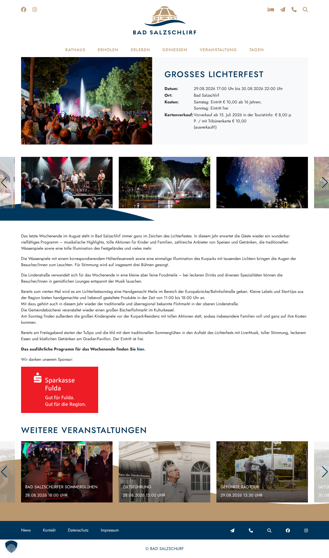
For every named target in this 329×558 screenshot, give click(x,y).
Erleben (140, 50)
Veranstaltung (218, 50)
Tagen (256, 50)
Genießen (174, 50)
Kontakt (49, 530)
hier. (141, 349)
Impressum (110, 530)
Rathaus (75, 50)
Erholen (108, 50)
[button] (325, 182)
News (26, 530)
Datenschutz (78, 530)
